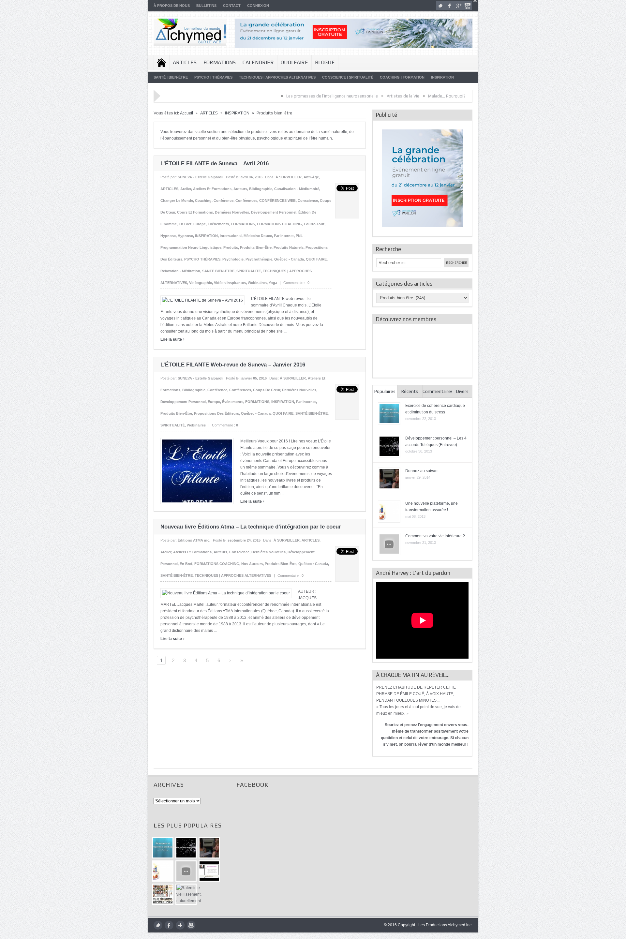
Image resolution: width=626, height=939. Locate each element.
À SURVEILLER (289, 177)
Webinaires (257, 283)
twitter (440, 5)
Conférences (246, 200)
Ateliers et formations (212, 189)
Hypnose (168, 236)
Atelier (185, 189)
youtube (467, 5)
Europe (199, 224)
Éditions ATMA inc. (194, 540)
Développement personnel (273, 212)
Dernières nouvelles (232, 212)
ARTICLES (185, 62)
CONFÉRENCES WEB (277, 200)
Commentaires (438, 391)
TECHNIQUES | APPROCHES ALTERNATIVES (277, 77)
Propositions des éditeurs (216, 413)
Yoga (273, 283)
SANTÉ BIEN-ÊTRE (218, 271)
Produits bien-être (256, 247)
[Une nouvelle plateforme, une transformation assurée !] (162, 871)
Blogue (325, 62)
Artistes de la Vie (367, 96)
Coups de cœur (266, 390)
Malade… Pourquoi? (411, 96)
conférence (223, 200)
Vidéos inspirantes (230, 283)
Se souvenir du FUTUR (459, 96)
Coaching (203, 200)
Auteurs (240, 189)
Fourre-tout (314, 224)
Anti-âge (311, 177)
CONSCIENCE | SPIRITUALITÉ (347, 77)
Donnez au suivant (422, 471)
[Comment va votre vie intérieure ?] (186, 871)
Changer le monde (176, 200)
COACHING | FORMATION (402, 77)
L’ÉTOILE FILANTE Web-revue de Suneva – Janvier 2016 (232, 365)
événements (218, 224)
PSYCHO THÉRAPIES (202, 259)
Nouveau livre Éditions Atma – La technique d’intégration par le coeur (250, 527)
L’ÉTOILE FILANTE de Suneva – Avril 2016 (214, 163)
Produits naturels (289, 247)
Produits (230, 247)
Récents (409, 391)
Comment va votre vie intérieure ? (435, 536)
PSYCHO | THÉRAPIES (213, 77)
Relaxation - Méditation (180, 271)
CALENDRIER (258, 62)
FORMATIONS (219, 62)
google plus (458, 5)
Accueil (161, 62)
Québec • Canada (289, 259)
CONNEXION (258, 5)
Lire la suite (172, 339)
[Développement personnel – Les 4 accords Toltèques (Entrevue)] (186, 847)
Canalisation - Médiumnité (296, 189)
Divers (462, 391)
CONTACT (232, 5)
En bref (185, 224)
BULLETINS (206, 5)
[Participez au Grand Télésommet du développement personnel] (162, 894)
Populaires (384, 391)
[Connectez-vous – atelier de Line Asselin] (209, 871)
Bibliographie (260, 189)
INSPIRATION (442, 77)
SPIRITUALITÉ (248, 271)
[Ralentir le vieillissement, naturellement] (186, 894)
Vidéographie (200, 283)
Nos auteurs (252, 564)
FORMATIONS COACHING (279, 224)
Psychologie (233, 259)
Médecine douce (258, 236)
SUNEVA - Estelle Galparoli (200, 177)
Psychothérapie (259, 259)
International (231, 236)
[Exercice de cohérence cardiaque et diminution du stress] (162, 847)
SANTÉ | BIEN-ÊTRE (171, 77)
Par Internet (284, 236)
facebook (449, 5)
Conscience (308, 200)
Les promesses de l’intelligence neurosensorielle (296, 96)
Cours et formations (195, 212)
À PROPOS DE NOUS (172, 5)
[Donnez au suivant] (209, 847)
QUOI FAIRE (294, 62)
